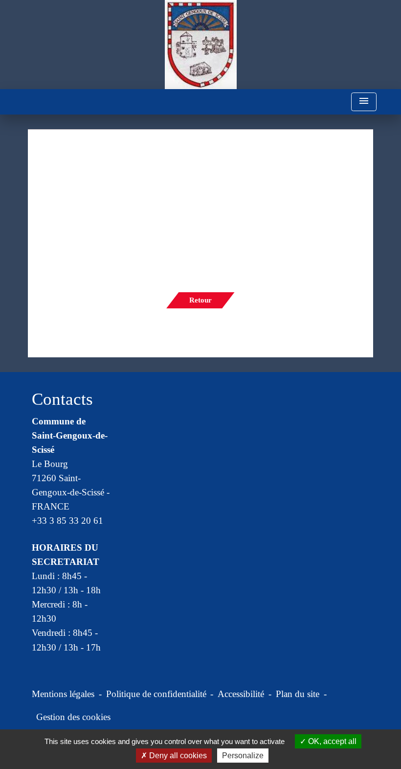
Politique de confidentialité (156, 694)
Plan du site (297, 694)
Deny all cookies (177, 755)
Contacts (62, 399)
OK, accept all (331, 741)
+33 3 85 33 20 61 (67, 520)
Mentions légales (63, 694)
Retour (200, 300)
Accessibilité (241, 694)
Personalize (243, 755)
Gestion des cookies (73, 717)
